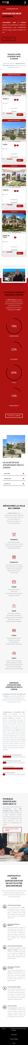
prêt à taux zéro (12, 1008)
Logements (9, 38)
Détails (19, 114)
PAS (23, 907)
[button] (25, 2)
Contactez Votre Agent (11, 829)
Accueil (4, 8)
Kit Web (8, 1028)
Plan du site (14, 1034)
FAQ (14, 1043)
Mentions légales (14, 1039)
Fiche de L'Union (14, 415)
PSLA (9, 971)
